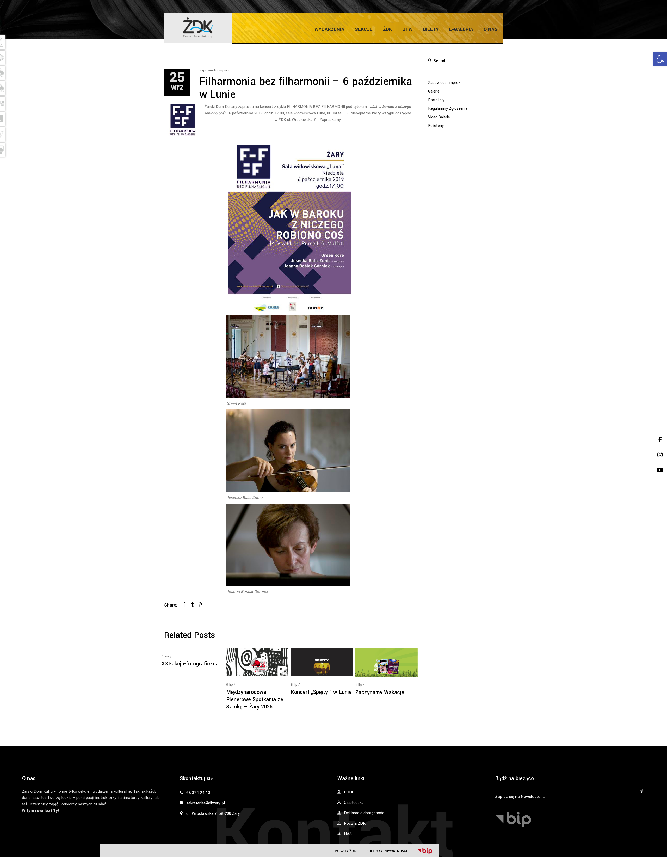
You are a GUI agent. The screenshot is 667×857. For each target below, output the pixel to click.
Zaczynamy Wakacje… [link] (381, 692)
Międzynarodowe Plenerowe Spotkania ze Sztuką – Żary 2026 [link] (254, 699)
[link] (660, 59)
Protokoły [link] (436, 100)
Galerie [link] (434, 91)
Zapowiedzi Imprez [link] (214, 70)
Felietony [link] (436, 125)
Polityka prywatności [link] (386, 850)
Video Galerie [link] (439, 117)
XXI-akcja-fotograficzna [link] (190, 664)
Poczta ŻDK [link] (345, 850)
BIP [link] (425, 851)
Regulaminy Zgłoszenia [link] (447, 108)
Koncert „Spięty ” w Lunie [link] (321, 692)
